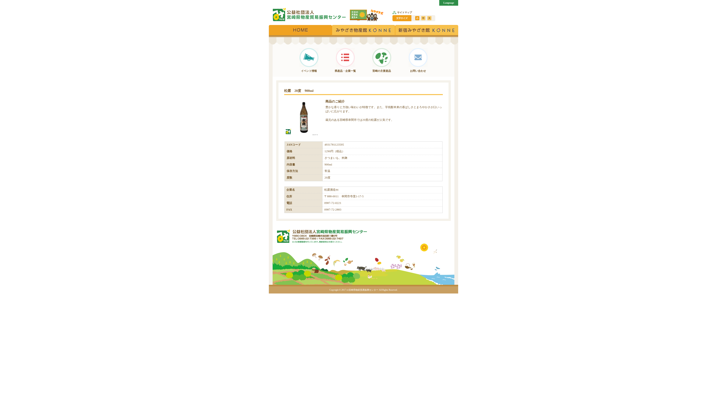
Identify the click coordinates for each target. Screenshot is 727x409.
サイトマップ (404, 12)
